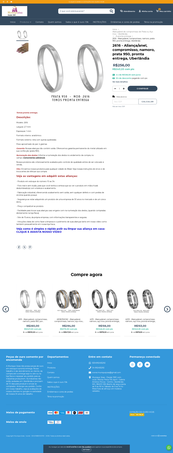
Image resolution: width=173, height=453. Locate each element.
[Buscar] (111, 11)
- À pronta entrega (123, 36)
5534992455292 (98, 363)
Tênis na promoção (153, 22)
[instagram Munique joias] (4, 2)
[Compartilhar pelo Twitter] (25, 248)
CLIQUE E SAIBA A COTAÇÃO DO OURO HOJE (86, 2)
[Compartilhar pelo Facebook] (19, 248)
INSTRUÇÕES (99, 22)
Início (13, 22)
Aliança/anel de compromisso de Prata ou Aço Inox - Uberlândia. (132, 33)
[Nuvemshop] (159, 436)
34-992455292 (98, 368)
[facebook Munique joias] (7, 2)
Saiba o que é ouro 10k (77, 22)
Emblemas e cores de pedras (125, 22)
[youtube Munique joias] (11, 2)
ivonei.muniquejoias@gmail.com (106, 372)
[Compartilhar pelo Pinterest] (30, 248)
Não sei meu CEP (118, 106)
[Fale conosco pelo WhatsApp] (169, 447)
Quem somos (54, 22)
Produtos (25, 22)
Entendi (86, 450)
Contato (40, 22)
